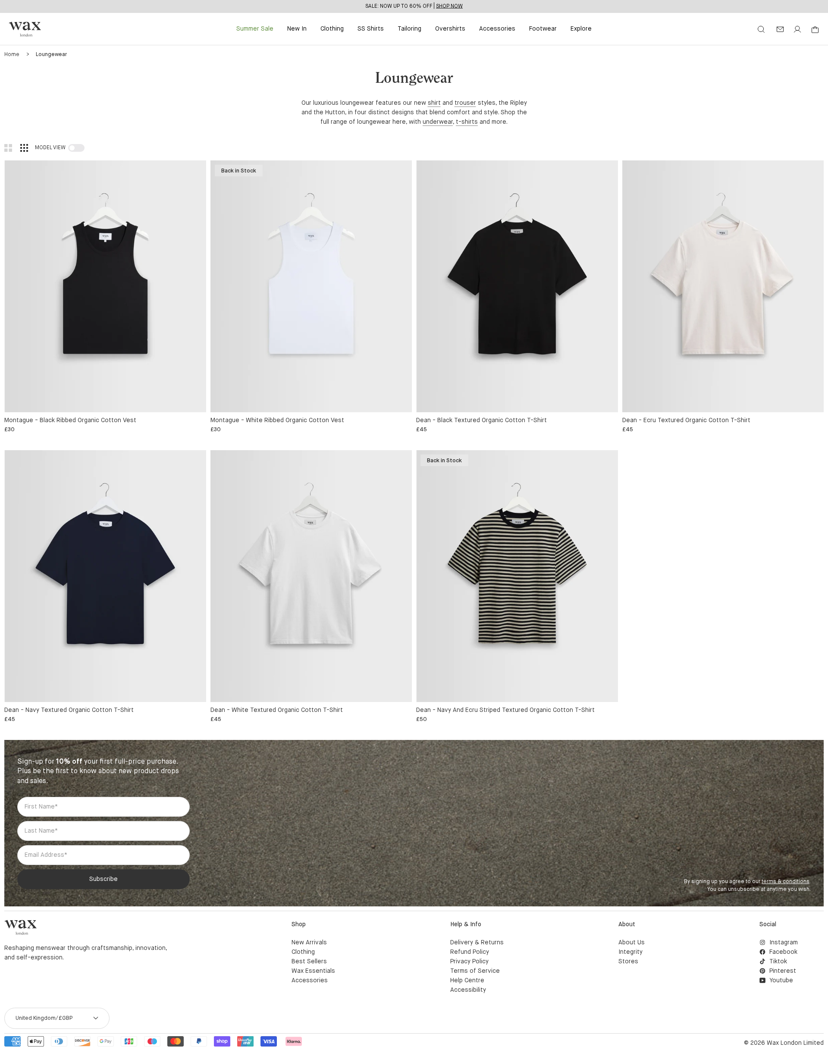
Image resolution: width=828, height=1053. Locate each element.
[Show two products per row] (8, 148)
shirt (434, 103)
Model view (50, 147)
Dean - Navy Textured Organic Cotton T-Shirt (69, 710)
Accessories (497, 29)
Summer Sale (254, 29)
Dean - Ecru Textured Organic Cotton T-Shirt (686, 420)
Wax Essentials (313, 971)
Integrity (630, 952)
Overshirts (450, 29)
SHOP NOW (449, 6)
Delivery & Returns (477, 943)
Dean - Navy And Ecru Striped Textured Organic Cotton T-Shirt (505, 710)
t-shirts (467, 122)
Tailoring (409, 29)
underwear (438, 122)
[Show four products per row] (24, 148)
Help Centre (467, 981)
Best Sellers (309, 962)
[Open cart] (815, 29)
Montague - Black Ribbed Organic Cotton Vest (70, 420)
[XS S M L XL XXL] (105, 286)
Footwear (543, 29)
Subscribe (103, 879)
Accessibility (468, 990)
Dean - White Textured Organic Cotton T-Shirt (276, 710)
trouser (465, 103)
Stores (628, 962)
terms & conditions (785, 881)
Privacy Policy (469, 962)
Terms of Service (475, 971)
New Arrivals (309, 943)
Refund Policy (469, 952)
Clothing (332, 29)
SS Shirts (371, 29)
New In (297, 29)
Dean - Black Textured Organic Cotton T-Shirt (481, 420)
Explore (581, 29)
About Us (631, 943)
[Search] (761, 29)
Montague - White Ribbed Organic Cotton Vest (277, 420)
